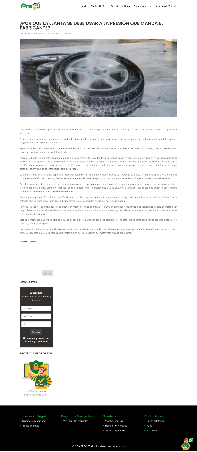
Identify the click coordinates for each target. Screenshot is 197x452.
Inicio (84, 6)
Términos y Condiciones (34, 420)
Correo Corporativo (115, 430)
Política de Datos (30, 425)
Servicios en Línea (120, 6)
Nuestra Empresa (114, 420)
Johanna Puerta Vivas (35, 33)
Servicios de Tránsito (166, 6)
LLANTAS (67, 33)
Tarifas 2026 (97, 6)
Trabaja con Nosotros (116, 425)
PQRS (149, 425)
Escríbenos (152, 430)
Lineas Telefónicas (156, 420)
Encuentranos (141, 6)
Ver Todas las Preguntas (75, 420)
